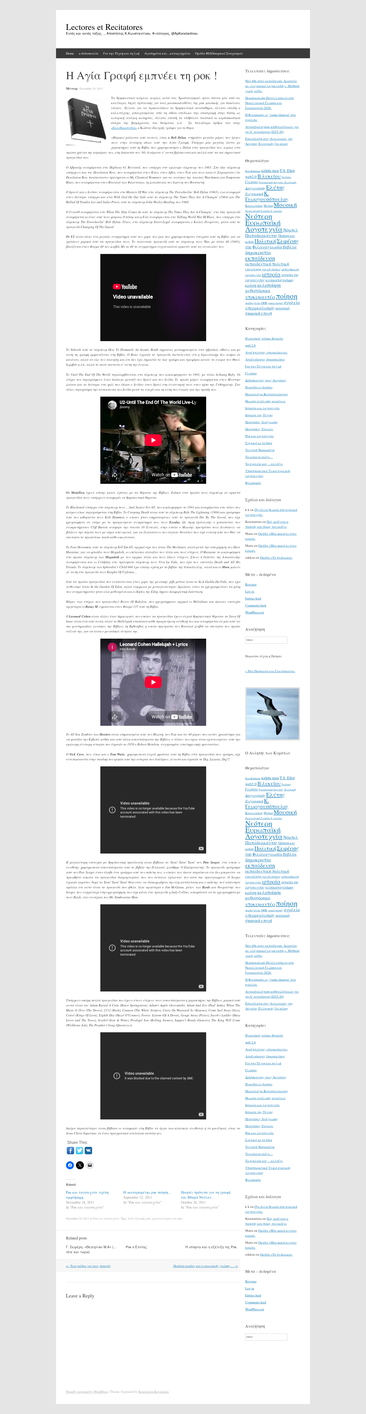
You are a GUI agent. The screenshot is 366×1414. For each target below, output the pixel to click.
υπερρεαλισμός (260, 308)
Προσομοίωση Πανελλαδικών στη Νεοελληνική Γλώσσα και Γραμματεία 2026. (269, 103)
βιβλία (290, 247)
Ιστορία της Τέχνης (259, 415)
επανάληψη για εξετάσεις (263, 269)
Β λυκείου (269, 176)
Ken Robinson (252, 171)
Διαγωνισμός (255, 188)
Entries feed (253, 598)
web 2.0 (250, 345)
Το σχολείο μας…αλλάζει (264, 464)
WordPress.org (254, 612)
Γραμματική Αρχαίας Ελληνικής (278, 182)
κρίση (250, 285)
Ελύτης (275, 187)
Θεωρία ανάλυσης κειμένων (265, 401)
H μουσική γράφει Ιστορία (264, 338)
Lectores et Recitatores (104, 26)
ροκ (148, 1218)
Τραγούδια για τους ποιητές (88, 1266)
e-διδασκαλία (88, 53)
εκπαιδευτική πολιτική (267, 264)
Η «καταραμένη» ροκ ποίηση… (147, 1192)
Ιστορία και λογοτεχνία (262, 408)
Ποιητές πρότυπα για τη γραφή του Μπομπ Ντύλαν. (205, 1195)
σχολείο (292, 302)
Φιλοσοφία (253, 483)
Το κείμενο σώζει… (259, 457)
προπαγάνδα (252, 303)
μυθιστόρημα (257, 290)
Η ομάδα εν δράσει (258, 387)
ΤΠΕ (248, 247)
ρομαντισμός (275, 303)
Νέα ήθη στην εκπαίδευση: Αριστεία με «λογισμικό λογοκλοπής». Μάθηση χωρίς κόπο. (272, 86)
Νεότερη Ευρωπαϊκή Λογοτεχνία (264, 222)
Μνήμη (268, 206)
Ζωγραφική (254, 193)
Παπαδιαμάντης (261, 235)
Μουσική (285, 204)
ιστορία (271, 274)
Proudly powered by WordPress (87, 1391)
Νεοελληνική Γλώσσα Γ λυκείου (263, 211)
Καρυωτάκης (254, 206)
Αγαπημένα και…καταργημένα (167, 53)
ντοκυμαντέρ (260, 296)
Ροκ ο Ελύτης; (136, 1246)
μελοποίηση (269, 285)
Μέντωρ (71, 88)
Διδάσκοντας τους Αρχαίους (266, 380)
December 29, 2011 (91, 88)
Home (70, 53)
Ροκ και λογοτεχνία (106, 1218)
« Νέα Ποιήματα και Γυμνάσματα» (270, 671)
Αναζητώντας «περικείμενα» (266, 352)
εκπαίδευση (260, 258)
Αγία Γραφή (136, 1218)
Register (250, 584)
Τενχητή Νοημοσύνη (260, 450)
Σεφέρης (288, 241)
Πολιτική (265, 241)
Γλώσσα (251, 182)
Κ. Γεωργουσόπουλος (267, 196)
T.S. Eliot (287, 170)
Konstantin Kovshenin (153, 1391)
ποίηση (287, 296)
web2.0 (251, 176)
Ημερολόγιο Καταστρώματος (266, 394)
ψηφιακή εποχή (258, 313)
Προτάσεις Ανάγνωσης (261, 422)
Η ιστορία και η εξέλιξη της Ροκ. (211, 1246)
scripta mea (270, 170)
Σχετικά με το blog (258, 443)
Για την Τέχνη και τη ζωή (121, 53)
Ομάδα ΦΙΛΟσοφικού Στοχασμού (219, 53)
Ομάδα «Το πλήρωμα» (276, 557)
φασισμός (282, 308)
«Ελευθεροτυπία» (124, 127)
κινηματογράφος (280, 279)
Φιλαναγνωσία (267, 247)
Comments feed (255, 605)
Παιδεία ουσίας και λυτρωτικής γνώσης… (205, 1266)
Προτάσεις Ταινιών (259, 429)
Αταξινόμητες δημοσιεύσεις (265, 359)
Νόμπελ (290, 230)
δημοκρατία (258, 252)
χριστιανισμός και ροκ (167, 1218)
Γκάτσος (286, 177)
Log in (249, 591)
